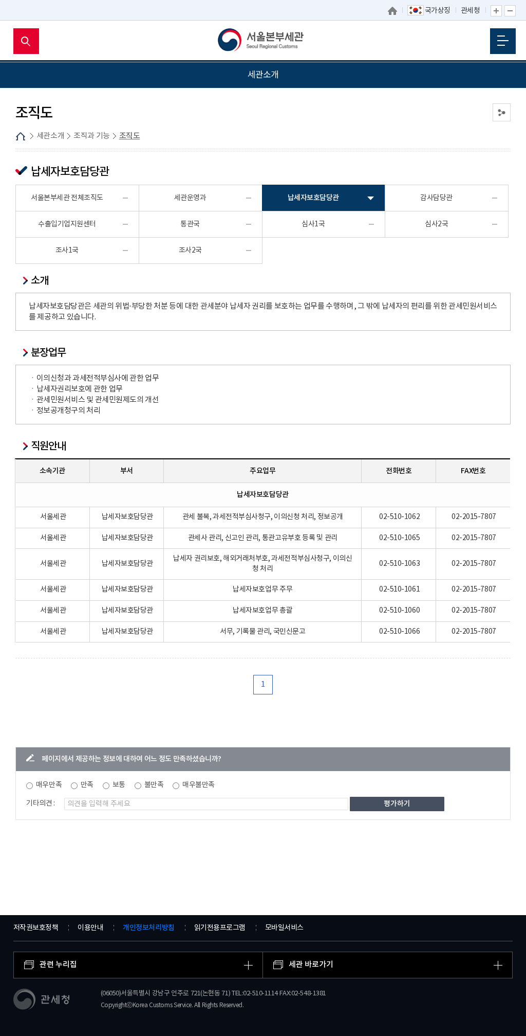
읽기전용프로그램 (220, 928)
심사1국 (313, 224)
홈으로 (392, 10)
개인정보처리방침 (148, 927)
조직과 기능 (91, 136)
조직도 (129, 136)
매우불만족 (198, 785)
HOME (20, 136)
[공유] (502, 112)
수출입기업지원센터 (67, 224)
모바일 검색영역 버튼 (26, 41)
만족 (87, 785)
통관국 (190, 224)
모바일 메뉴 (503, 41)
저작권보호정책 (36, 928)
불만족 (154, 785)
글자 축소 (510, 10)
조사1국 (67, 250)
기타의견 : (40, 803)
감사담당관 (436, 198)
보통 (118, 785)
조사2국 (190, 250)
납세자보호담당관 (313, 197)
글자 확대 (496, 10)
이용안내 (90, 928)
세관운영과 (190, 198)
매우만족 (49, 785)
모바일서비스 (284, 928)
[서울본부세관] (263, 41)
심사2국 (436, 224)
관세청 (470, 11)
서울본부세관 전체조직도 (67, 198)
